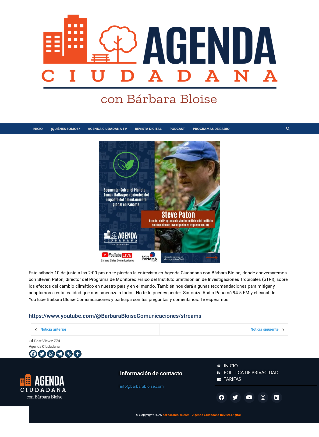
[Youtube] (249, 397)
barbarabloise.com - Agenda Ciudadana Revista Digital (202, 415)
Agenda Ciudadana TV (107, 129)
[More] (78, 354)
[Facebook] (33, 354)
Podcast (177, 129)
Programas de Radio (211, 129)
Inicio (38, 129)
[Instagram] (263, 397)
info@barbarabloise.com (142, 386)
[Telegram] (60, 354)
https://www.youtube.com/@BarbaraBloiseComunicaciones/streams (115, 316)
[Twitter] (42, 354)
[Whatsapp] (51, 354)
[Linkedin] (276, 397)
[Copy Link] (69, 354)
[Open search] (287, 128)
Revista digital (148, 129)
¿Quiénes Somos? (65, 129)
